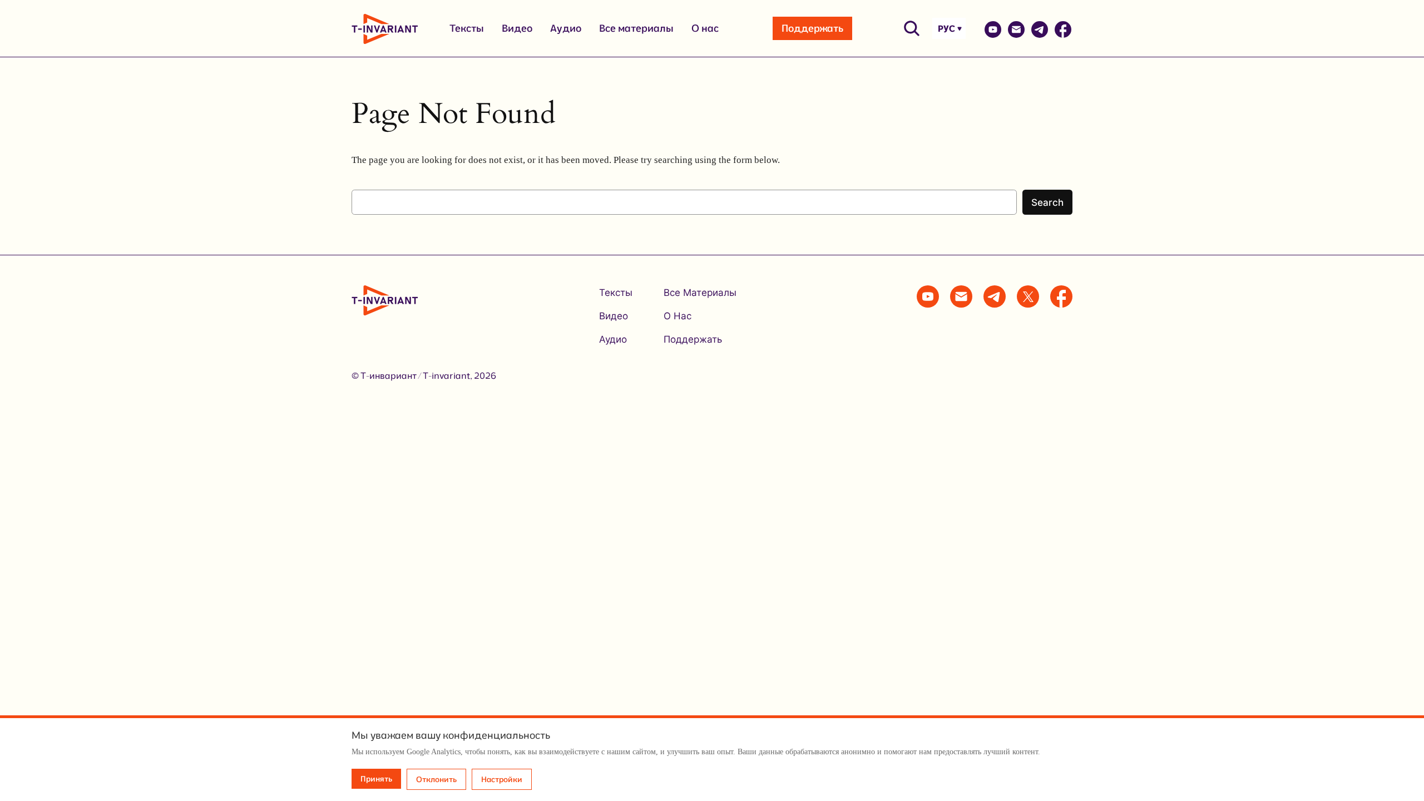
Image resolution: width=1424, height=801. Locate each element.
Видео (517, 28)
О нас (705, 28)
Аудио (565, 28)
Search (1047, 202)
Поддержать (812, 28)
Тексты (466, 28)
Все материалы (636, 28)
